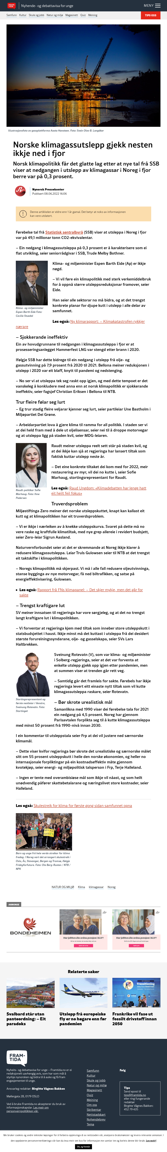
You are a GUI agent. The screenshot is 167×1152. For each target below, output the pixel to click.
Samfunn (12, 15)
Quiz (83, 15)
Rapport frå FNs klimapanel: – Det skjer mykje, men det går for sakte (81, 592)
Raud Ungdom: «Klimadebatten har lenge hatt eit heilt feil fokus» (98, 490)
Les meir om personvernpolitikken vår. (28, 1109)
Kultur (22, 15)
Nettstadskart (96, 1114)
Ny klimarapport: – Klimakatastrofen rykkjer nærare (80, 324)
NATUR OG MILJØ (63, 887)
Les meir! (151, 1140)
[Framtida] (13, 5)
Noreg (111, 887)
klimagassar (96, 887)
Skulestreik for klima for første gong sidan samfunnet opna (83, 805)
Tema (90, 1124)
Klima (81, 887)
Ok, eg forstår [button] (83, 1146)
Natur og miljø (55, 15)
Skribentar (94, 1110)
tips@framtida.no (135, 1095)
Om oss (92, 1105)
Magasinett (71, 15)
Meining (92, 15)
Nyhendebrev (96, 1119)
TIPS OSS (150, 15)
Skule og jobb (36, 15)
